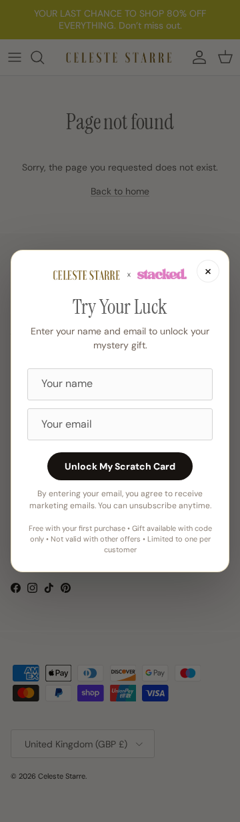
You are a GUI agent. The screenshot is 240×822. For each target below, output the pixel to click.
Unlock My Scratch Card (120, 466)
